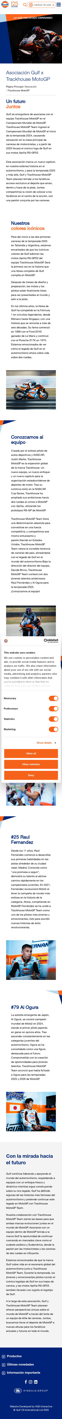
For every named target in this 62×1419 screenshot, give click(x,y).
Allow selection (31, 764)
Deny (31, 775)
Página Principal (14, 86)
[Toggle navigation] (59, 4)
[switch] (53, 708)
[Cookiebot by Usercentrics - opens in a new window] (44, 641)
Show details (44, 742)
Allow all (31, 753)
